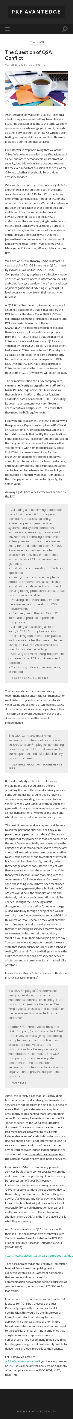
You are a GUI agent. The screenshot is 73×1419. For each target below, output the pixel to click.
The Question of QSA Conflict (28, 55)
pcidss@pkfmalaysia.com (21, 1361)
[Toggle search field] (65, 29)
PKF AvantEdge (36, 12)
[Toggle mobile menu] (8, 29)
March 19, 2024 (15, 64)
